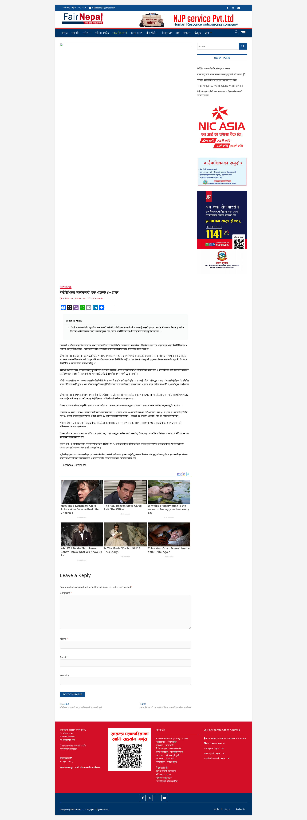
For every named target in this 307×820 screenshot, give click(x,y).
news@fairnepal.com (214, 753)
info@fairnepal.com (214, 748)
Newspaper (65, 287)
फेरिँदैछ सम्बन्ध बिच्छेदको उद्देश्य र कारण (213, 68)
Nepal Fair (76, 809)
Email (63, 657)
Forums (227, 809)
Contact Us (240, 809)
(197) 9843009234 (215, 743)
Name (64, 638)
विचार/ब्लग (167, 32)
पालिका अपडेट (102, 32)
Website (64, 675)
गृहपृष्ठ (65, 32)
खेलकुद (197, 32)
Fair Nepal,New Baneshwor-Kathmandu (226, 738)
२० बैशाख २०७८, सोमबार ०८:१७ (73, 298)
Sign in (216, 809)
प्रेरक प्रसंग (136, 32)
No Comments (96, 298)
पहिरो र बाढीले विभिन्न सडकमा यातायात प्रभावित (216, 79)
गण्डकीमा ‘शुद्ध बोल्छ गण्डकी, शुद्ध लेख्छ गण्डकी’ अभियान (220, 85)
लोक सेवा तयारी (119, 32)
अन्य (207, 32)
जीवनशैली (150, 32)
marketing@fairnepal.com (217, 758)
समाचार (186, 32)
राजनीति (75, 32)
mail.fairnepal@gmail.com (103, 7)
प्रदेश (85, 32)
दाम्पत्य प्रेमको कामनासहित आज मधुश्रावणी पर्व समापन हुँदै (221, 74)
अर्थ (178, 32)
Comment (66, 592)
